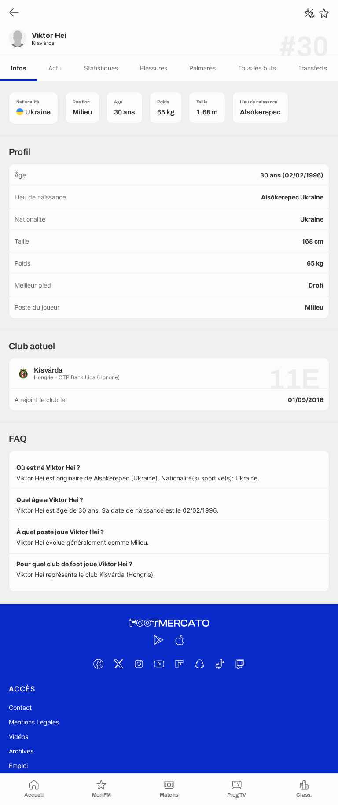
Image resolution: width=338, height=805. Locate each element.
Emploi (18, 765)
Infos (18, 68)
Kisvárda (43, 43)
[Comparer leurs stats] (310, 13)
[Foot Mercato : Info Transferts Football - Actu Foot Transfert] (169, 623)
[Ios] (179, 639)
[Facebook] (98, 663)
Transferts (312, 68)
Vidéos (18, 736)
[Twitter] (118, 663)
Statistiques (101, 68)
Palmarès (202, 68)
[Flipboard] (179, 663)
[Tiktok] (219, 663)
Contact (20, 707)
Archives (21, 751)
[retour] (14, 13)
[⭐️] (324, 13)
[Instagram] (138, 663)
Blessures (153, 68)
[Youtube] (158, 663)
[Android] (158, 639)
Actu (55, 68)
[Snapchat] (199, 663)
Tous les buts (257, 68)
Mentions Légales (34, 722)
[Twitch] (239, 663)
